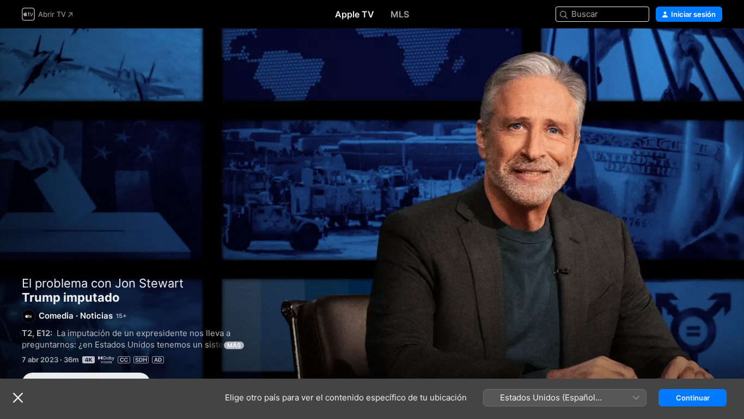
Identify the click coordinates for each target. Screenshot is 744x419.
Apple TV (354, 14)
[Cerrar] (18, 398)
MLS (400, 14)
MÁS (234, 345)
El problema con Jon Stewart (103, 283)
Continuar (693, 397)
